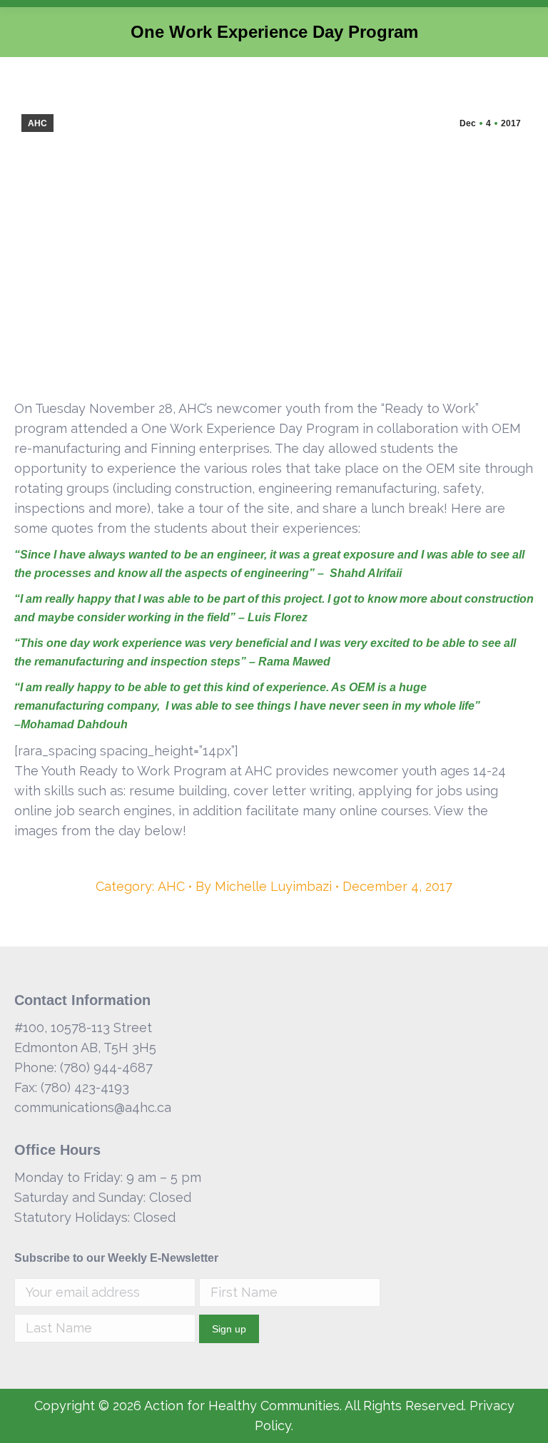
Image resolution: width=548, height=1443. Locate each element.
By (264, 886)
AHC (37, 123)
